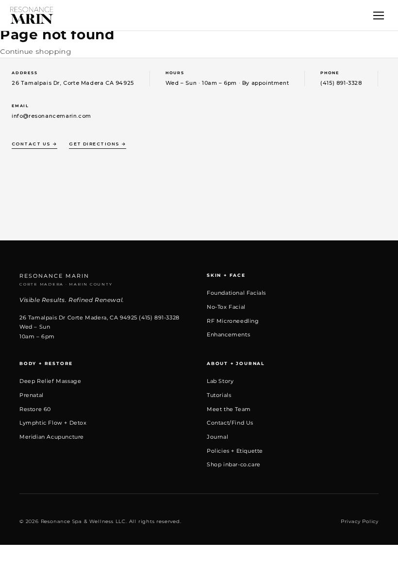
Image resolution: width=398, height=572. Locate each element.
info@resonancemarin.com (51, 115)
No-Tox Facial (226, 306)
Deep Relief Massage (50, 381)
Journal (217, 436)
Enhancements (228, 334)
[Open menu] (378, 15)
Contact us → (34, 143)
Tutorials (219, 395)
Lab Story (220, 381)
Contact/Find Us (230, 422)
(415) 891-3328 (341, 82)
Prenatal (31, 395)
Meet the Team (229, 409)
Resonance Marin (66, 279)
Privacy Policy (360, 521)
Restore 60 (35, 409)
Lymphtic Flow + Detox (53, 422)
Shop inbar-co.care (234, 464)
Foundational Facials (236, 292)
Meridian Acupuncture (51, 436)
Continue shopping (35, 51)
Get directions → (97, 143)
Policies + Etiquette (235, 450)
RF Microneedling (233, 321)
